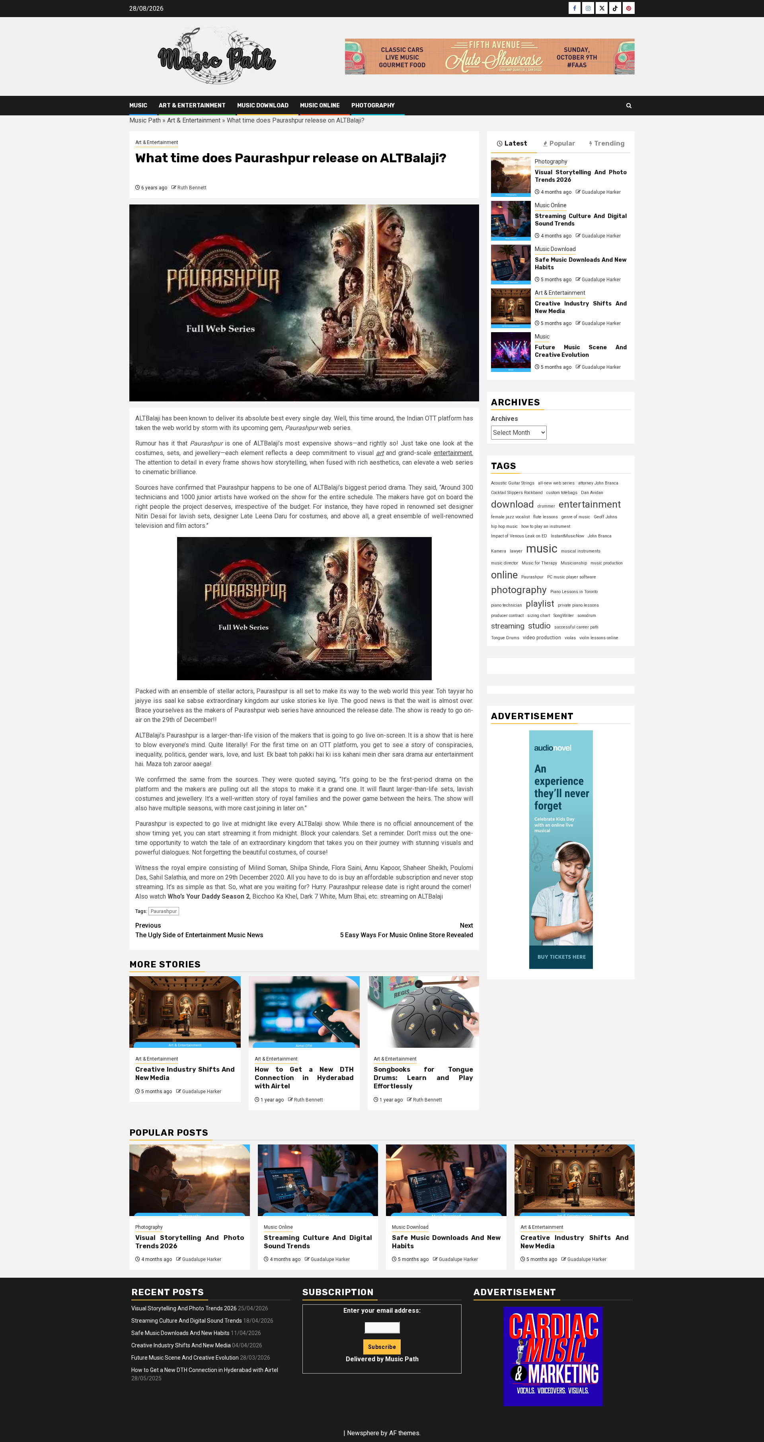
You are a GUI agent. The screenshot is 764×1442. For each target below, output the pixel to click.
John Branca (600, 536)
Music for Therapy (539, 563)
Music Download (262, 105)
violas (570, 637)
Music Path (145, 120)
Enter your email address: (382, 1335)
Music (138, 105)
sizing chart (538, 616)
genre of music (575, 517)
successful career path (576, 627)
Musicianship (574, 563)
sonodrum (586, 616)
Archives (504, 418)
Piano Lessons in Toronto (574, 591)
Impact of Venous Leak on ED (519, 536)
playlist (540, 603)
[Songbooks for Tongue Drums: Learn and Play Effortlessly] (423, 1012)
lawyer (516, 551)
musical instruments (580, 551)
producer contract (507, 616)
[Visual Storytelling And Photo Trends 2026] (511, 177)
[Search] (629, 105)
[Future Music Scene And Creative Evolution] (511, 352)
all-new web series (556, 483)
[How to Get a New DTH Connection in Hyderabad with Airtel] (304, 1012)
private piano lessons (578, 605)
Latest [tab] (516, 143)
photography (519, 589)
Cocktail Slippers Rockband (517, 492)
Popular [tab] (562, 143)
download (512, 504)
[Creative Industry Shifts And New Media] (185, 1012)
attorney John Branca (598, 483)
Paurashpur (164, 911)
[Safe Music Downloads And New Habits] (511, 264)
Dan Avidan (592, 492)
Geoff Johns (605, 517)
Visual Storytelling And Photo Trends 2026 (184, 1308)
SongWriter (564, 616)
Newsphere (363, 1433)
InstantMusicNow (567, 536)
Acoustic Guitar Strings (512, 483)
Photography (373, 105)
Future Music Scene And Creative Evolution (581, 351)
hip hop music (504, 526)
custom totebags (561, 492)
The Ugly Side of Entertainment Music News (199, 930)
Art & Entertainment (192, 105)
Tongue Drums (505, 637)
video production (542, 637)
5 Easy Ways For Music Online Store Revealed (406, 930)
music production (607, 563)
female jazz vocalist (510, 517)
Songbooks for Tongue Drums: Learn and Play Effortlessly (423, 1078)
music (541, 548)
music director (504, 563)
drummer (546, 506)
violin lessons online (598, 637)
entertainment (590, 504)
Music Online (320, 105)
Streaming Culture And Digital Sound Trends (186, 1320)
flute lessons (545, 517)
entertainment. (453, 453)
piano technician (506, 605)
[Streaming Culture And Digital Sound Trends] (511, 221)
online (504, 575)
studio (539, 626)
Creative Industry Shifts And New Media (181, 1345)
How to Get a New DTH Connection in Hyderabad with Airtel (304, 1078)
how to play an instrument (545, 526)
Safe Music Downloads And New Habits (180, 1333)
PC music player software (571, 577)
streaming (507, 626)
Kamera (498, 551)
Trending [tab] (609, 143)
